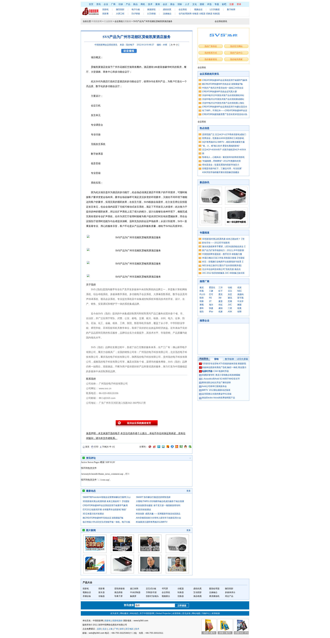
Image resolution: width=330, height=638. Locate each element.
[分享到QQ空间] (163, 447)
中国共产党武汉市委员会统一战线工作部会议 (222, 88)
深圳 (122, 629)
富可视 (240, 298)
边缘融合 (167, 13)
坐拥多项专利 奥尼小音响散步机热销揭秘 (221, 375)
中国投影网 (96, 21)
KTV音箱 (223, 363)
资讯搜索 (129, 605)
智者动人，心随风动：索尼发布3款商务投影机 (223, 157)
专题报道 (204, 232)
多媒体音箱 (232, 363)
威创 (220, 308)
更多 (188, 491)
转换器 (181, 592)
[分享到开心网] (176, 447)
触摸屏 (133, 596)
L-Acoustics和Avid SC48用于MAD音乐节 (221, 379)
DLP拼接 (136, 13)
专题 (216, 4)
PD (210, 298)
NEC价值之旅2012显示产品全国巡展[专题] (221, 265)
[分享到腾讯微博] (158, 447)
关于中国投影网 (147, 613)
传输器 (101, 596)
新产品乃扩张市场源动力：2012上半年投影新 (223, 250)
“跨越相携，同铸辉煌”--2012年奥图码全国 (221, 161)
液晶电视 (197, 596)
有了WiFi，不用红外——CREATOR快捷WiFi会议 (224, 110)
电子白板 (136, 9)
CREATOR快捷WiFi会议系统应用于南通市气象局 (105, 505)
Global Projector (163, 613)
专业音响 (214, 363)
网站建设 (124, 613)
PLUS (202, 294)
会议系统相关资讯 (209, 73)
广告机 (224, 367)
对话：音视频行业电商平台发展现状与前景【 (222, 261)
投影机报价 (117, 620)
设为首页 (114, 613)
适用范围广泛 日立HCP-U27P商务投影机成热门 (224, 134)
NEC (239, 291)
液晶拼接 (118, 592)
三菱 (211, 291)
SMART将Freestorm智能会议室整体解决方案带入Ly (106, 497)
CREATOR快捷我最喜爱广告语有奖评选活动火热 (224, 114)
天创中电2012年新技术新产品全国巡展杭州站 (223, 95)
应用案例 (127, 21)
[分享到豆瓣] (181, 447)
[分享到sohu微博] (167, 447)
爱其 (220, 294)
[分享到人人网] (172, 447)
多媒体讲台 (230, 592)
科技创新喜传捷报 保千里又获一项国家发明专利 (158, 505)
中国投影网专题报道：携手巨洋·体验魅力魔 (222, 254)
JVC (230, 305)
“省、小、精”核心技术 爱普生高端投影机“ (221, 146)
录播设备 (87, 596)
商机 (143, 4)
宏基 (230, 301)
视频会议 (198, 9)
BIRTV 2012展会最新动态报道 (216, 390)
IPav (211, 311)
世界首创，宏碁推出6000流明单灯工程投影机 (223, 138)
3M (219, 298)
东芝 (230, 294)
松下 (220, 291)
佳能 (230, 287)
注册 (231, 4)
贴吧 (224, 4)
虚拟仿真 (167, 9)
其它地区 (129, 629)
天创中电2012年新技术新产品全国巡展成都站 (223, 99)
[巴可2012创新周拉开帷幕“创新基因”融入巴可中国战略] (122, 552)
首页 (91, 4)
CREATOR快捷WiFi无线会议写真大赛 (219, 91)
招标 (180, 4)
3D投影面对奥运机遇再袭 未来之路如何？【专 (223, 239)
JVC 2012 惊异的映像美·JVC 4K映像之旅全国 (223, 273)
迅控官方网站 (236, 46)
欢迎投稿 (176, 613)
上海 (110, 629)
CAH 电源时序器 (221, 371)
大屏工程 (120, 13)
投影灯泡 (150, 596)
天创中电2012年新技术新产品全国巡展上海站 (223, 103)
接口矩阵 (134, 588)
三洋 (220, 287)
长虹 (220, 305)
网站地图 (196, 613)
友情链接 (216, 613)
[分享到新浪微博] (154, 447)
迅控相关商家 (236, 59)
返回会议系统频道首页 (139, 423)
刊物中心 (206, 613)
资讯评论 (91, 458)
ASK (230, 311)
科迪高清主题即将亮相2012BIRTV (151, 522)
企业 (106, 4)
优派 (239, 287)
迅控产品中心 (236, 53)
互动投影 (197, 592)
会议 (165, 4)
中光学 (240, 301)
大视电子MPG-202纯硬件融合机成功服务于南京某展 (160, 501)
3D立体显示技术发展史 (93, 514)
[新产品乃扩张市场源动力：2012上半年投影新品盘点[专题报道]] (94, 572)
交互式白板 (151, 588)
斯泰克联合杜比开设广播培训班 (216, 382)
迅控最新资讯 (211, 59)
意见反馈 (186, 613)
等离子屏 (118, 596)
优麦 (220, 311)
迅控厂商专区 (211, 46)
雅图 (239, 305)
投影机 (105, 9)
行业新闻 (108, 21)
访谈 (120, 4)
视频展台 (166, 596)
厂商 (113, 4)
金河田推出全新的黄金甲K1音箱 (216, 394)
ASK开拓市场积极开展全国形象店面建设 (220, 172)
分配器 (181, 588)
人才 (187, 4)
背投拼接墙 (119, 588)
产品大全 (87, 582)
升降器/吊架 (151, 592)
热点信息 (204, 128)
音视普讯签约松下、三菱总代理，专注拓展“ (222, 168)
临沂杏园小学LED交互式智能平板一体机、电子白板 (106, 522)
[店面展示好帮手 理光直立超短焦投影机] (211, 224)
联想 (202, 298)
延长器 (101, 592)
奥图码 (240, 294)
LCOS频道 (215, 9)
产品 (128, 4)
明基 (202, 301)
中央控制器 (135, 592)
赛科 (202, 308)
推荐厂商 (204, 281)
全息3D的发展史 (143, 509)
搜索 (202, 4)
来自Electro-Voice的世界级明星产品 (218, 397)
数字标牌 (231, 9)
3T (210, 301)
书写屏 (165, 588)
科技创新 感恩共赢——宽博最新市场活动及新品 (158, 514)
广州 (116, 629)
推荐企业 (204, 320)
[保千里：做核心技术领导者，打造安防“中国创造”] (149, 572)
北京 (105, 629)
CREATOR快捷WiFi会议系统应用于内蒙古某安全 (224, 107)
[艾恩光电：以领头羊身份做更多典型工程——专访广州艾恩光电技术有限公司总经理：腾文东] (177, 572)
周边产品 (229, 596)
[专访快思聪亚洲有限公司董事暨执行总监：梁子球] (149, 552)
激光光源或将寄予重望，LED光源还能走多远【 (223, 246)
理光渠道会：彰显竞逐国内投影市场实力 (220, 165)
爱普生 (212, 287)
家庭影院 (151, 9)
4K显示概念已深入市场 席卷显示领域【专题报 (223, 258)
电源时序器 (207, 371)
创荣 (239, 311)
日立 (230, 291)
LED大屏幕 (242, 359)
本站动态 (134, 613)
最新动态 (91, 490)
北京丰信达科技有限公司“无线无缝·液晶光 (221, 269)
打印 (96, 447)
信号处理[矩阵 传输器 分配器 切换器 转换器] (199, 13)
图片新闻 (91, 530)
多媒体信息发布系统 (211, 367)
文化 (194, 4)
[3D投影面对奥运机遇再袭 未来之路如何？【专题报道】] (94, 552)
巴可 (211, 294)
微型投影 (120, 9)
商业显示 (242, 367)
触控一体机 (232, 367)
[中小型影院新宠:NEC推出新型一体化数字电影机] (236, 224)
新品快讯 (204, 182)
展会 (172, 4)
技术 (150, 4)
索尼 (202, 287)
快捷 (211, 308)
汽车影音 (206, 363)
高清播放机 (214, 596)
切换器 (181, 596)
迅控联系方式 (211, 53)
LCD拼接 (151, 13)
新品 (135, 4)
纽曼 (239, 308)
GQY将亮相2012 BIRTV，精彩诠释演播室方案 (223, 142)
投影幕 (105, 13)
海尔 (211, 305)
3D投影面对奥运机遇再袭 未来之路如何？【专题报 (106, 501)
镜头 (157, 596)
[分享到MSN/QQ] (185, 447)
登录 (239, 4)
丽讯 (230, 298)
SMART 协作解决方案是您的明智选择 (153, 497)
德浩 (202, 311)
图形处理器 (214, 588)
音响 (216, 359)
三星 (230, 308)
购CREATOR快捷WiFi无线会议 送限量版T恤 (103, 518)
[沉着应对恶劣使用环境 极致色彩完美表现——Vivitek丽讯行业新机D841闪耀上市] (177, 552)
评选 (209, 4)
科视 (202, 291)
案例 (157, 4)
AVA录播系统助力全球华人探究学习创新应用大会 (158, 518)
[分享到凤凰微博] (149, 447)
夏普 (220, 301)
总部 (99, 629)
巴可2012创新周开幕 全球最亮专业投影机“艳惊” (104, 509)
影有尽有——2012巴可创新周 (216, 243)
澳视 (202, 305)
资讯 (98, 4)
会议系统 (183, 9)
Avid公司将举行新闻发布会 (214, 386)
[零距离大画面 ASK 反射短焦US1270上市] (122, 572)
